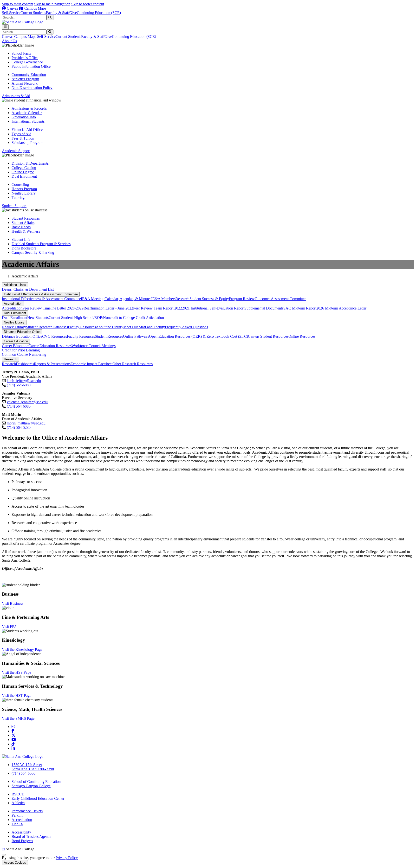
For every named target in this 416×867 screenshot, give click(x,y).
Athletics (18, 803)
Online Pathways (136, 336)
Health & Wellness (26, 231)
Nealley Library (24, 193)
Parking (17, 815)
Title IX (17, 824)
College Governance (27, 62)
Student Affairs (23, 223)
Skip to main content (17, 4)
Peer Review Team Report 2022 (157, 308)
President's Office (25, 58)
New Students (38, 318)
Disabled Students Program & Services (41, 244)
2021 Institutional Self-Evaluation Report (213, 308)
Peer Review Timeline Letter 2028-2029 (53, 308)
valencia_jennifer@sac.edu (27, 402)
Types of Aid (21, 134)
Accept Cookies (15, 862)
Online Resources (301, 336)
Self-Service (11, 13)
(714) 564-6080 (19, 385)
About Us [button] (9, 41)
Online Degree (23, 172)
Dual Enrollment (24, 176)
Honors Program (24, 189)
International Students (28, 121)
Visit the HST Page (16, 695)
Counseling (20, 184)
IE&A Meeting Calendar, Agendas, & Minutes (116, 299)
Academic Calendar (27, 113)
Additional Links (15, 285)
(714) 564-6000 (23, 773)
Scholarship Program (27, 143)
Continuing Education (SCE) (99, 13)
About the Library (109, 327)
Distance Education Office (22, 332)
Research (182, 299)
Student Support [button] (14, 206)
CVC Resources (54, 336)
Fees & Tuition (23, 138)
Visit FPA (9, 627)
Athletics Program (25, 79)
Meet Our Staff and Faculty (144, 327)
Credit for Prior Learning (21, 350)
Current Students (33, 13)
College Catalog (24, 168)
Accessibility (21, 832)
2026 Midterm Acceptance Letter (341, 308)
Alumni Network (25, 83)
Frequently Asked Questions (186, 327)
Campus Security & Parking (33, 252)
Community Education (29, 75)
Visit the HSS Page (16, 672)
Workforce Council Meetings (94, 346)
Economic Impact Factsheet (91, 364)
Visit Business (12, 603)
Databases (60, 327)
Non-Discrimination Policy (32, 88)
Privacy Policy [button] (67, 858)
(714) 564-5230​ (19, 427)
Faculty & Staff (57, 13)
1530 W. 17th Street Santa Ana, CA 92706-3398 (33, 767)
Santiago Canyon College (31, 786)
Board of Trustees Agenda (31, 836)
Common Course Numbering (24, 354)
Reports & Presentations (52, 364)
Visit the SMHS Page (18, 718)
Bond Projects (22, 841)
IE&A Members (163, 299)
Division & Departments (30, 163)
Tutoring (18, 197)
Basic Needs (21, 227)
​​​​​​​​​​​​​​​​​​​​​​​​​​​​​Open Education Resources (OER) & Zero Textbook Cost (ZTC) (198, 336)
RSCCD (18, 794)
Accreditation (13, 303)
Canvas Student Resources (268, 336)
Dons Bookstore (24, 248)
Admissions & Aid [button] (16, 96)
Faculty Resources (82, 327)
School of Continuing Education (36, 782)
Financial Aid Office (27, 130)
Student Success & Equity (209, 299)
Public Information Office (31, 66)
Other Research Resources (132, 364)
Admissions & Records (29, 108)
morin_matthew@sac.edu (26, 423)
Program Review (242, 299)
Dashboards (25, 364)
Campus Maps (34, 8)
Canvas (12, 8)
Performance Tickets (27, 811)
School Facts (21, 53)
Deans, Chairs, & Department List (28, 289)
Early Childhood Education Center (38, 798)
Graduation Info (24, 117)
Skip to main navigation (52, 4)
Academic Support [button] (16, 151)
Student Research (39, 327)
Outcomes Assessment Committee (280, 299)
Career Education (16, 341)
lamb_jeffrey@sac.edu (24, 381)
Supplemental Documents (263, 308)
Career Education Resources (50, 346)
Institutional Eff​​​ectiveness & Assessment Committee (41, 294)
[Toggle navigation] (5, 26)
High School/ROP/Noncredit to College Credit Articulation (119, 318)
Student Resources (26, 218)
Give (73, 13)
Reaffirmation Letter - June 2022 (108, 308)
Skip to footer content (87, 4)
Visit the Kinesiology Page (22, 649)
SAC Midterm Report (299, 308)
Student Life (21, 239)
